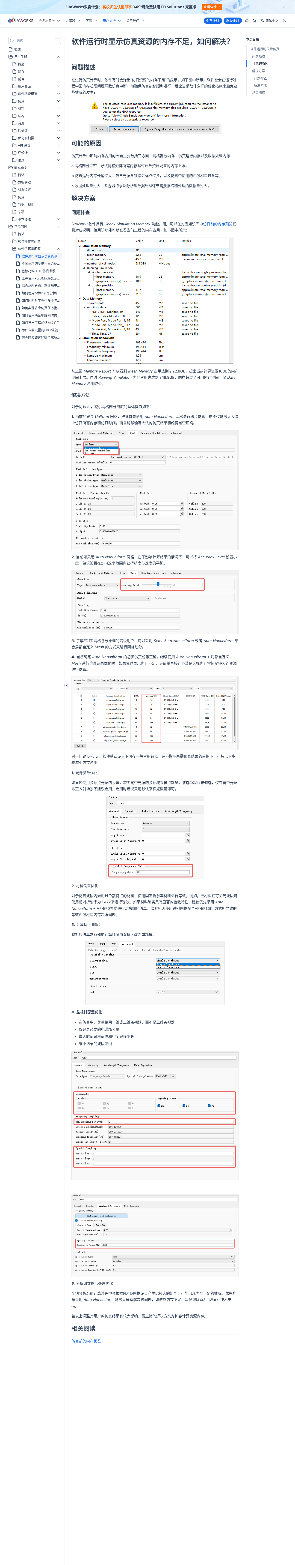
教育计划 (232, 20)
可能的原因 (260, 63)
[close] (284, 7)
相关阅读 (258, 92)
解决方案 (258, 71)
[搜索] (254, 20)
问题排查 (260, 78)
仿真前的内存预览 (218, 224)
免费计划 (212, 20)
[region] (147, 7)
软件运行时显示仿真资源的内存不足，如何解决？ (269, 49)
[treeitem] (34, 49)
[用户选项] (284, 20)
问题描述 (258, 56)
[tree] (34, 193)
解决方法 (260, 85)
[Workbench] (246, 20)
